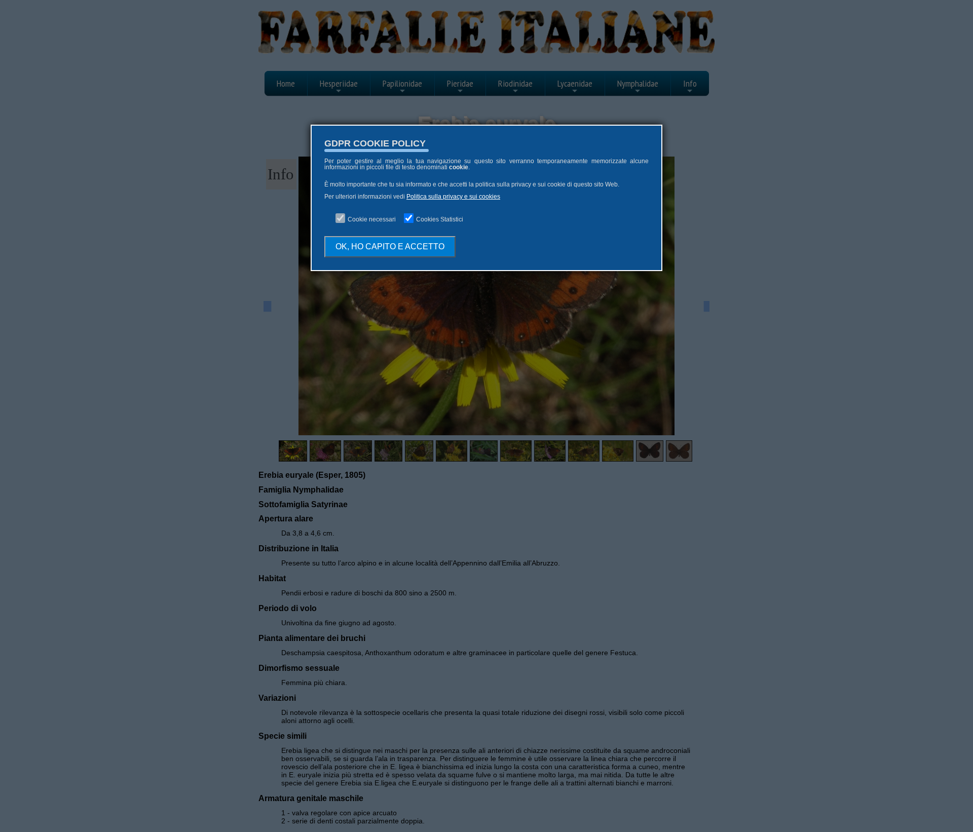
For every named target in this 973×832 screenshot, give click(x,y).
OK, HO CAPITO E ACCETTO (389, 246)
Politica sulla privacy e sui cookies (453, 196)
